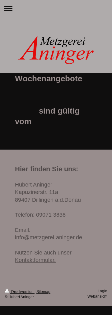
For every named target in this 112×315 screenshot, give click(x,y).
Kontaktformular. (35, 260)
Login (102, 291)
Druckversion (22, 292)
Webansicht (97, 296)
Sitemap (43, 292)
